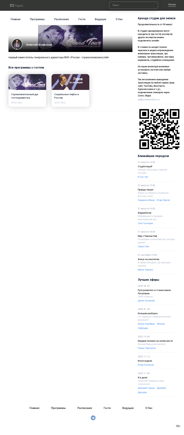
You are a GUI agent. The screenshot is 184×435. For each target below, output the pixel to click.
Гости (81, 19)
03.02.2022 (16, 102)
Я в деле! (142, 377)
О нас (119, 19)
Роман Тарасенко (147, 348)
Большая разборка (148, 313)
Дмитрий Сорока (146, 388)
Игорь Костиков (146, 365)
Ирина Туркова (145, 269)
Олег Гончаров (145, 223)
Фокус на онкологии (148, 259)
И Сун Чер (143, 177)
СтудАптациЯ (145, 166)
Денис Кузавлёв (146, 300)
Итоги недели (145, 361)
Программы (37, 19)
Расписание (61, 19)
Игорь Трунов (163, 200)
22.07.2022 (59, 102)
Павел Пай (143, 246)
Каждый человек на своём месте (155, 341)
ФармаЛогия (144, 213)
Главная (15, 19)
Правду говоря (145, 189)
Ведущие (100, 19)
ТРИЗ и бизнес (145, 296)
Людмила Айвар (146, 200)
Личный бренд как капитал (151, 344)
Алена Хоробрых (146, 324)
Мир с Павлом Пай (147, 236)
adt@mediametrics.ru (149, 99)
